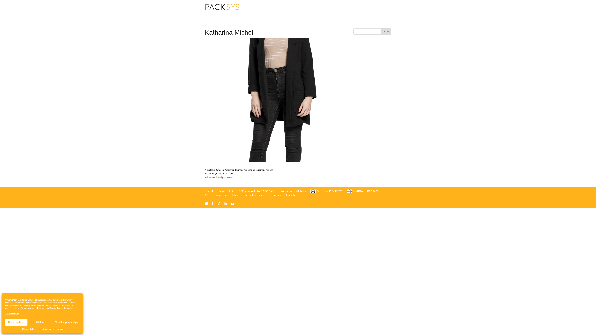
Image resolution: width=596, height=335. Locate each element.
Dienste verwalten (12, 314)
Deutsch (276, 195)
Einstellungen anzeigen (66, 322)
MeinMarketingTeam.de (46, 308)
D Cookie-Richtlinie (29, 329)
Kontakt (210, 191)
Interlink (70, 308)
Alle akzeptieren (16, 322)
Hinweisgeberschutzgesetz (249, 195)
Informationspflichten (292, 191)
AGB (207, 195)
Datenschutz (227, 191)
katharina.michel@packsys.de (219, 177)
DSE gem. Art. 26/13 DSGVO (257, 191)
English (290, 195)
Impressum (221, 195)
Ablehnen (40, 322)
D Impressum (58, 329)
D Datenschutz (45, 329)
